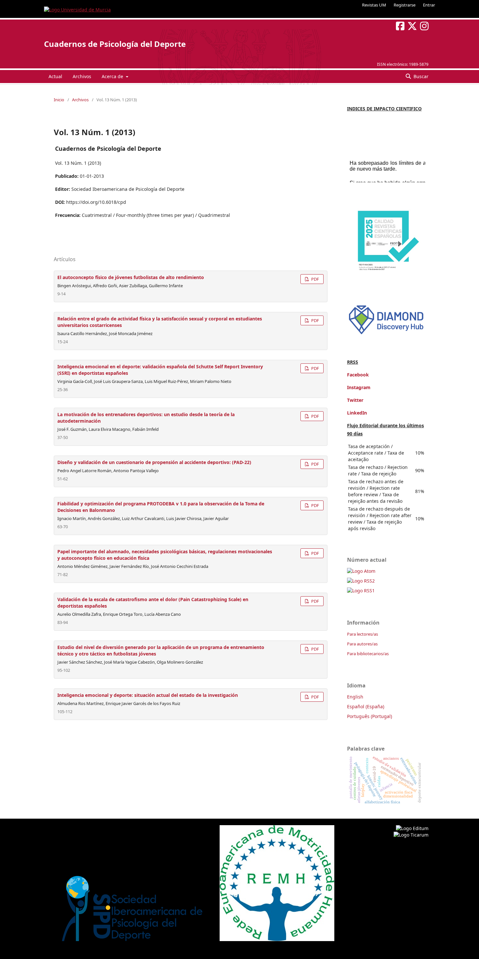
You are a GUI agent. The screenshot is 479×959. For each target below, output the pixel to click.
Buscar (420, 76)
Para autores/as (362, 644)
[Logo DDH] (386, 334)
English (355, 697)
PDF (314, 279)
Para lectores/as (362, 634)
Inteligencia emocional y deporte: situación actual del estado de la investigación (147, 695)
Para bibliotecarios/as (368, 653)
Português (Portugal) (369, 716)
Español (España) (365, 706)
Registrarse (404, 5)
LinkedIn (357, 413)
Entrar (429, 5)
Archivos (82, 76)
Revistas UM (374, 5)
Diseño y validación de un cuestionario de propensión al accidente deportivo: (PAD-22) (154, 462)
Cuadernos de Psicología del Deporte (115, 43)
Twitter (355, 400)
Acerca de (113, 76)
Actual (55, 76)
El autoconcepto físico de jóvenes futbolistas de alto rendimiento (130, 277)
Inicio (59, 100)
